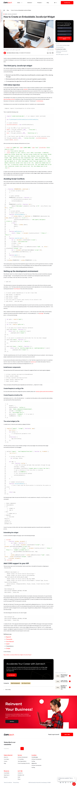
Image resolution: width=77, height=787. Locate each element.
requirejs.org (33, 361)
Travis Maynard (17, 288)
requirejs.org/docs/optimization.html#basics (44, 391)
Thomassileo (9, 639)
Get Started (11, 675)
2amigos (8, 648)
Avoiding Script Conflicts (61, 49)
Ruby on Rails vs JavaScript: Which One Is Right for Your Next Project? (17, 654)
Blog (48, 2)
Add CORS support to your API (62, 54)
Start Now (12, 721)
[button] (20, 3)
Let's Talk (67, 734)
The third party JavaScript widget (62, 45)
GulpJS (7, 643)
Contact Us (67, 2)
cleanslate (26, 89)
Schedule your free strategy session (64, 38)
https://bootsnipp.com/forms (9, 99)
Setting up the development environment (61, 52)
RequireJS (8, 637)
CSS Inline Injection (60, 47)
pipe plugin (41, 313)
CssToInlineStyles (39, 101)
